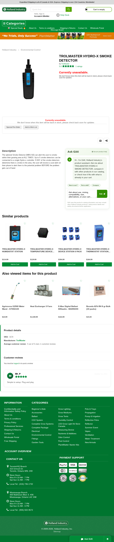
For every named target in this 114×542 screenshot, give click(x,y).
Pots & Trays (90, 409)
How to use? (73, 185)
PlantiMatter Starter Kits (68, 445)
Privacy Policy (10, 422)
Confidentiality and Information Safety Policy (15, 410)
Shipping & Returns (67, 28)
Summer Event (91, 427)
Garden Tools (38, 442)
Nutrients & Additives (67, 433)
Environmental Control (41, 435)
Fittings (35, 439)
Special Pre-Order (13, 127)
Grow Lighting (64, 409)
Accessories (37, 412)
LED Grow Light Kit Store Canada (69, 425)
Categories (15, 23)
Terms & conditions (47, 28)
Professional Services (13, 426)
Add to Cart (15, 264)
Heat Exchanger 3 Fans (41, 306)
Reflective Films (92, 420)
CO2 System (37, 420)
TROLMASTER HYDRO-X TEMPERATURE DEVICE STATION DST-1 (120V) (41, 250)
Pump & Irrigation (92, 416)
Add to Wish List (31, 127)
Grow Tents (63, 416)
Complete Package (40, 427)
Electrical (36, 431)
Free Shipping (10, 441)
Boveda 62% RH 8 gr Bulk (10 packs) (98, 307)
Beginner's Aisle (39, 409)
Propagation (90, 412)
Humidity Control (65, 420)
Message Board (57, 30)
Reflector (89, 424)
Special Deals (17, 28)
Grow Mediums (65, 412)
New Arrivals (90, 442)
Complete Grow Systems (43, 424)
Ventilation (89, 435)
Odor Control (64, 437)
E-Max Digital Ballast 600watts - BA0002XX (68, 307)
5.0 (60, 66)
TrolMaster (65, 64)
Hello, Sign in (41, 15)
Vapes (87, 431)
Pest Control (63, 441)
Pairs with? (85, 185)
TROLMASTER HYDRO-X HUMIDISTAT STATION (13, 250)
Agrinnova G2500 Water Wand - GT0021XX (13, 307)
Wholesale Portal (97, 28)
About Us (32, 28)
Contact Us (82, 28)
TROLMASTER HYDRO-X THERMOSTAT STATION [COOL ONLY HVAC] (97, 250)
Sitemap (57, 531)
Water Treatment (92, 439)
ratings (78, 66)
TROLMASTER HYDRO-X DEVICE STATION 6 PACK (70, 250)
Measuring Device (66, 430)
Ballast (35, 416)
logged (16, 363)
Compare (96, 185)
